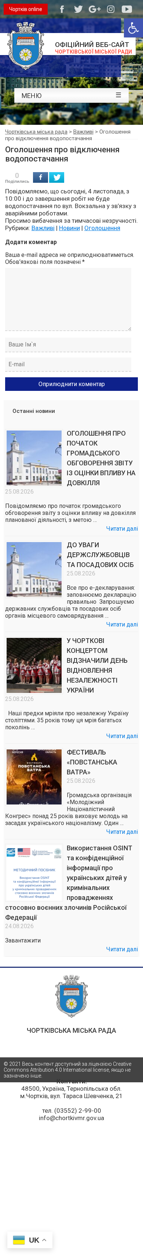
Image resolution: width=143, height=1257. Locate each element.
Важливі (43, 228)
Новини (69, 228)
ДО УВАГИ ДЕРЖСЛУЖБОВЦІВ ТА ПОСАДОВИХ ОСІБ (100, 554)
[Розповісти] (40, 177)
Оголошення (102, 228)
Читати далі (122, 528)
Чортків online (25, 9)
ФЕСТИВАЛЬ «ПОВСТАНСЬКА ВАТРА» (92, 762)
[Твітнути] (56, 177)
